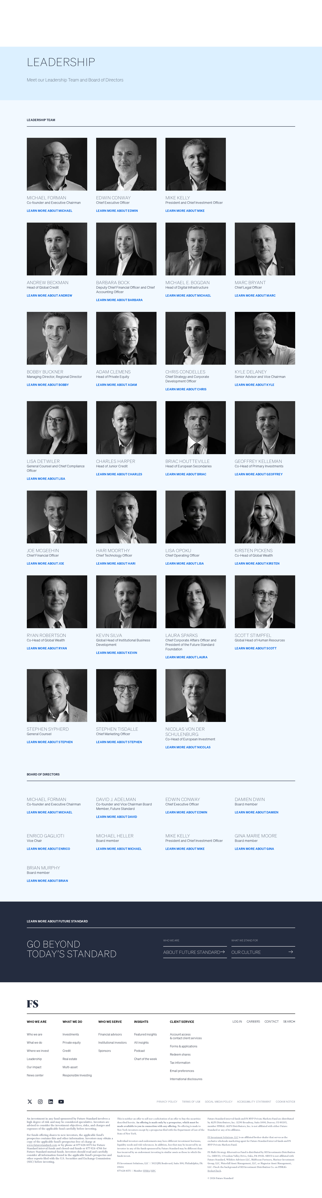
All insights (141, 1042)
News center (35, 1075)
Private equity (72, 1042)
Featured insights (145, 1034)
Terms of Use (191, 1101)
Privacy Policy (167, 1101)
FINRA (146, 1170)
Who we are (34, 1034)
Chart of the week (145, 1059)
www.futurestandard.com (42, 1145)
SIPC (153, 1170)
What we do (34, 1042)
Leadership (34, 1059)
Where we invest (38, 1051)
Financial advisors (110, 1034)
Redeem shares (180, 1054)
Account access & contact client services (186, 1036)
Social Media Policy (219, 1101)
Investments (71, 1034)
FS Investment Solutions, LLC (223, 1137)
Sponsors (104, 1051)
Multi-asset (70, 1067)
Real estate (70, 1059)
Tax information (180, 1062)
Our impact (34, 1067)
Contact (272, 1021)
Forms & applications (183, 1046)
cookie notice (285, 1101)
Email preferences (182, 1071)
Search (289, 1021)
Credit (67, 1051)
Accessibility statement (254, 1101)
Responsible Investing (77, 1075)
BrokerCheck (214, 1170)
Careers (253, 1021)
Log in (237, 1021)
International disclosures (186, 1079)
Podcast (139, 1051)
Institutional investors (112, 1042)
